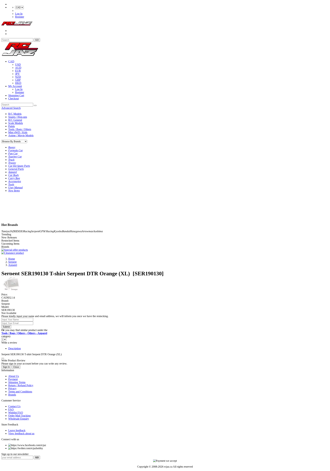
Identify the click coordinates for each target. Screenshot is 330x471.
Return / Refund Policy (20, 385)
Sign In (6, 367)
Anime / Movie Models (21, 135)
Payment (13, 379)
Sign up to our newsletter (15, 454)
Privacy (12, 388)
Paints (11, 126)
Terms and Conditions (20, 391)
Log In (19, 13)
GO (37, 40)
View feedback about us (21, 433)
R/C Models (14, 113)
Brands (12, 394)
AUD (18, 67)
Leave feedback (16, 430)
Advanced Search (11, 107)
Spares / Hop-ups (17, 116)
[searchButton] (35, 105)
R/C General (15, 120)
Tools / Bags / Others (19, 129)
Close (16, 367)
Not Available (8, 313)
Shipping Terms (16, 382)
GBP (18, 79)
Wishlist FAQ (15, 412)
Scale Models (15, 123)
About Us (13, 376)
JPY (17, 73)
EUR (18, 70)
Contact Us (14, 406)
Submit (6, 327)
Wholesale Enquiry (18, 418)
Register (19, 16)
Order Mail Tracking (19, 415)
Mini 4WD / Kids (17, 132)
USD (18, 64)
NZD (18, 76)
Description (14, 348)
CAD (11, 61)
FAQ (11, 409)
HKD (18, 83)
